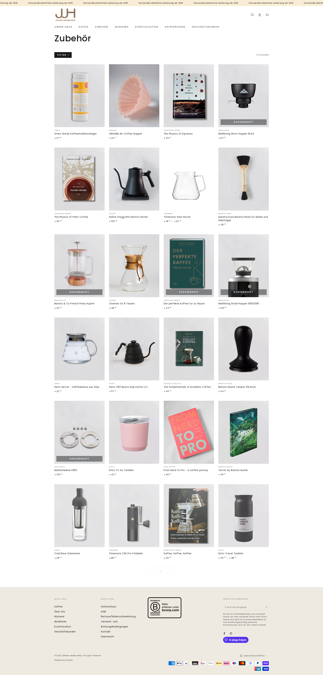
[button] (252, 15)
